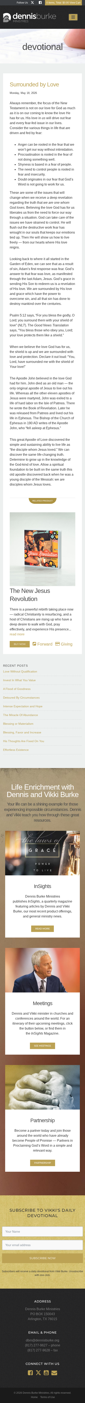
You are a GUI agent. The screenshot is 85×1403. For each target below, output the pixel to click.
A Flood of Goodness (17, 689)
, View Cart (63, 2)
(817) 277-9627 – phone (42, 1345)
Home (34, 1397)
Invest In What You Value (19, 680)
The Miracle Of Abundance (20, 715)
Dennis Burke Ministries (29, 18)
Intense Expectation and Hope (22, 706)
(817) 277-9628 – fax (42, 1350)
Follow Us (22, 2)
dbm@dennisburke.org (42, 1340)
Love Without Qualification (20, 671)
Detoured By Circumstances (21, 697)
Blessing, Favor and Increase (22, 732)
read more (17, 634)
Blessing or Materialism (18, 723)
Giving (66, 644)
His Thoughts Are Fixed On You (23, 741)
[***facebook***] (41, 2)
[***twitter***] (33, 2)
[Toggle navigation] (73, 17)
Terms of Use (47, 1397)
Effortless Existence (16, 749)
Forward (44, 644)
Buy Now (20, 644)
